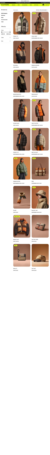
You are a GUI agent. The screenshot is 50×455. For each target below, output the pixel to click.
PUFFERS (5, 5)
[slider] (2, 32)
